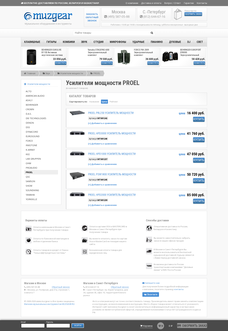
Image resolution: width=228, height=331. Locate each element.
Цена (104, 101)
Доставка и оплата (151, 3)
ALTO (28, 91)
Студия (98, 41)
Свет (200, 41)
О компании (132, 3)
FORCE (29, 140)
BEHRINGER (32, 104)
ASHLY (29, 100)
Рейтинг (114, 101)
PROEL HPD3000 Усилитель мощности (112, 133)
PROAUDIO (31, 167)
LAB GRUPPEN (33, 158)
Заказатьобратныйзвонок (92, 17)
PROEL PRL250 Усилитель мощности (111, 112)
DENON (30, 122)
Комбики (69, 41)
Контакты (202, 3)
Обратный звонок (61, 287)
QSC (28, 176)
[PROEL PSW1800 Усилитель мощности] (77, 179)
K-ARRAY (30, 149)
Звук (84, 41)
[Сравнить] (102, 123)
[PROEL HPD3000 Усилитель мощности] (77, 134)
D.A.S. (28, 113)
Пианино (157, 41)
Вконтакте (152, 294)
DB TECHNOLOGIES (36, 118)
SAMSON (30, 181)
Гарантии (189, 3)
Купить (198, 119)
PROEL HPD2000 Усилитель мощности (112, 194)
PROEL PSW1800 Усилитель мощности (112, 174)
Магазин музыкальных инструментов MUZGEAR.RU (49, 304)
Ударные (138, 41)
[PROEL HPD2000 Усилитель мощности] (77, 195)
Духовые (175, 41)
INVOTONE (31, 145)
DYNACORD (32, 131)
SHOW (29, 185)
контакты (179, 289)
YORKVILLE (31, 199)
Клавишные (32, 41)
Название (94, 101)
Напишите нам (152, 283)
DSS (28, 127)
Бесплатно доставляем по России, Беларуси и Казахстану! (61, 3)
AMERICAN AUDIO (35, 95)
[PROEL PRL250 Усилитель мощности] (77, 114)
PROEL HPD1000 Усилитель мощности (112, 153)
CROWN (30, 109)
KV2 (28, 154)
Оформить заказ (193, 14)
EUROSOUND (33, 136)
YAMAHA (30, 194)
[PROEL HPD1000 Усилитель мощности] (77, 155)
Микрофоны (118, 41)
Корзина (147, 325)
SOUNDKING (32, 190)
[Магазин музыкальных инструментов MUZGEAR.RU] (48, 21)
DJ (188, 41)
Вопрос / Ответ (172, 3)
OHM (28, 163)
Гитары (51, 41)
